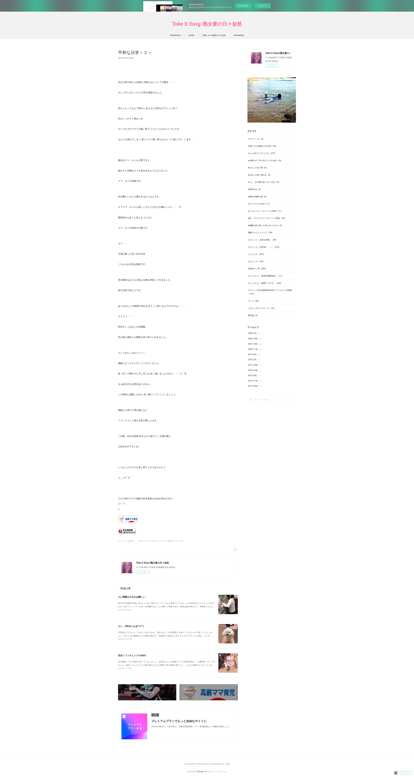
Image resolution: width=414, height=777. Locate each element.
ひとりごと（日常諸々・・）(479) (130, 541)
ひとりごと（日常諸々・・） (263, 246)
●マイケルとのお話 (259, 203)
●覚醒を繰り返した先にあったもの (265, 225)
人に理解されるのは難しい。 (132, 596)
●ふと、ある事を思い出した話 (263, 181)
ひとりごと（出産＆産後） (262, 239)
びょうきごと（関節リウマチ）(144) (170, 541)
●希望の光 (254, 189)
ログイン (262, 5)
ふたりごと (256, 254)
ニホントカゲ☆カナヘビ (261, 308)
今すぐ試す (243, 5)
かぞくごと (256, 261)
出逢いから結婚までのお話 (214, 35)
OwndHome (175, 35)
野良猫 (253, 315)
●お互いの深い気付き (259, 174)
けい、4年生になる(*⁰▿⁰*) (131, 626)
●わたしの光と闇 (257, 167)
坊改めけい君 (257, 268)
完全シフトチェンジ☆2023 (132, 655)
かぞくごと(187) (150, 541)
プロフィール (255, 138)
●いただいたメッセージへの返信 (264, 210)
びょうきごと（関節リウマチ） (264, 283)
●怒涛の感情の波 (257, 196)
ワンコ (253, 300)
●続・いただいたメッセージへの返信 (266, 218)
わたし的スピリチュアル (261, 153)
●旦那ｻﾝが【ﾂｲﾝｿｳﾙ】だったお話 (264, 160)
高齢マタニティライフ (260, 232)
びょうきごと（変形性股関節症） (265, 275)
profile (191, 35)
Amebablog (239, 35)
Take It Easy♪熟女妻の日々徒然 (207, 24)
